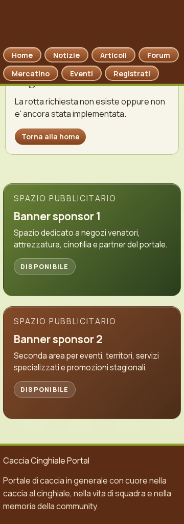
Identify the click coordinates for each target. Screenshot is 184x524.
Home (22, 55)
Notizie (66, 55)
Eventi (81, 73)
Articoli (113, 55)
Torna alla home (50, 136)
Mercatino (31, 73)
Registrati (131, 73)
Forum (158, 55)
